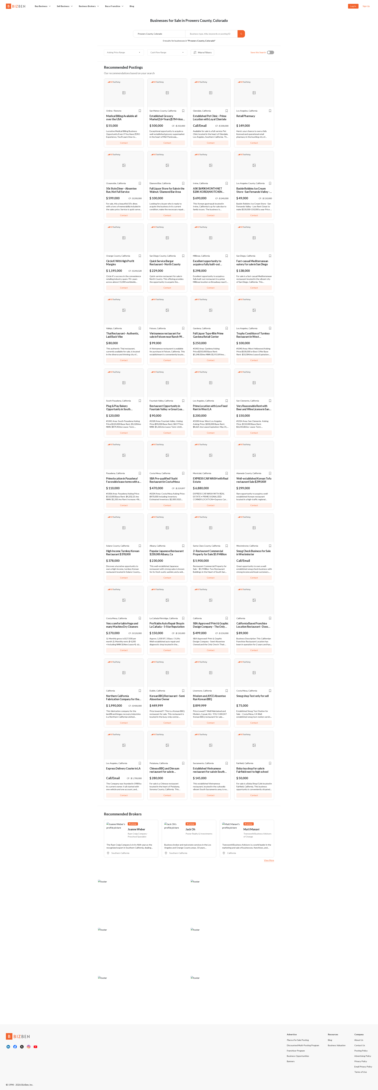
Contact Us (359, 1045)
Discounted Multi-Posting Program (303, 1045)
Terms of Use (360, 1072)
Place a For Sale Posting (298, 1040)
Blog (132, 6)
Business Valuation (337, 1045)
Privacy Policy (360, 1061)
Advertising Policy (362, 1056)
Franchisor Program (296, 1050)
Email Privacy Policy (363, 1066)
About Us (358, 1040)
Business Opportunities (298, 1056)
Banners (291, 1061)
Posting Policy (361, 1050)
